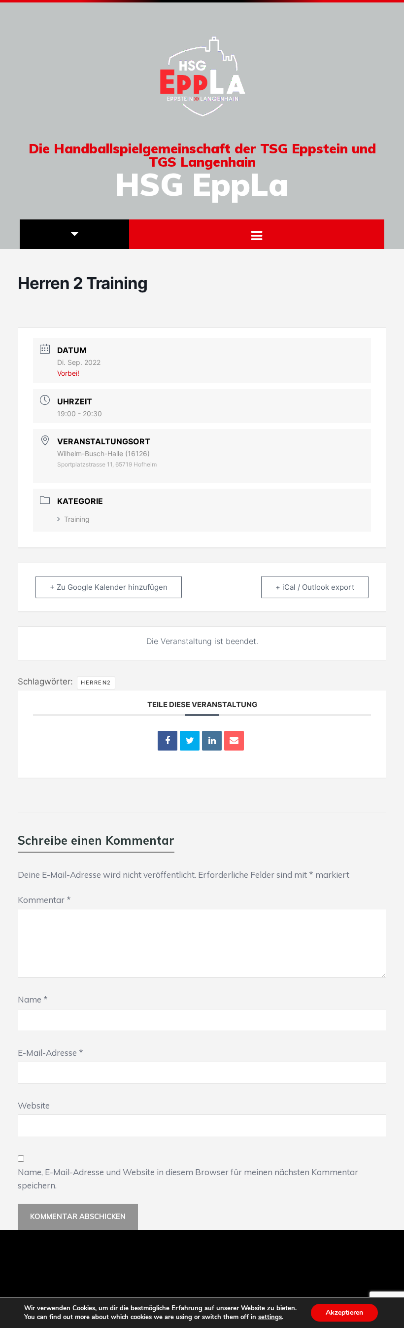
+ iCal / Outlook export (314, 587)
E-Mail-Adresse (50, 1052)
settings (270, 1317)
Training (77, 519)
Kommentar (44, 900)
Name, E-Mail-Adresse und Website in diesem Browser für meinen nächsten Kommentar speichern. (188, 1178)
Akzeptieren (344, 1312)
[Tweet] (190, 741)
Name (33, 999)
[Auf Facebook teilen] (167, 741)
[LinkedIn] (212, 741)
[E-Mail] (234, 741)
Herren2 (96, 682)
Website (34, 1105)
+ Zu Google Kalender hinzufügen (109, 587)
